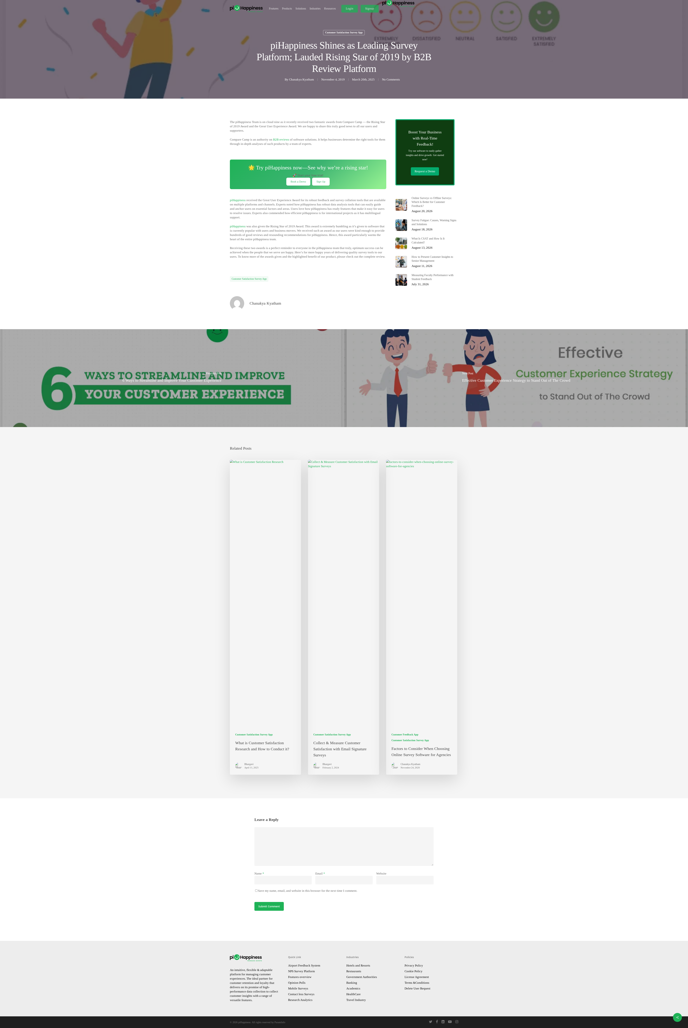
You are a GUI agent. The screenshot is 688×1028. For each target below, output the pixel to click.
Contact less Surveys (301, 994)
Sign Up (320, 181)
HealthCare (353, 994)
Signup (369, 8)
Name (259, 873)
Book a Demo (298, 181)
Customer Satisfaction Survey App (344, 32)
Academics (353, 988)
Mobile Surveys (298, 988)
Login (349, 8)
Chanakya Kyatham (301, 79)
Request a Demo (425, 171)
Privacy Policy (414, 965)
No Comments (391, 79)
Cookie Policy (413, 971)
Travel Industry (356, 1000)
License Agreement (417, 977)
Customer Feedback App (404, 734)
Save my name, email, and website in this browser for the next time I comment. (307, 890)
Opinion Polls (296, 982)
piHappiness (238, 200)
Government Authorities (361, 977)
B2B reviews (280, 139)
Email (320, 873)
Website (381, 873)
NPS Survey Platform (301, 971)
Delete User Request (417, 988)
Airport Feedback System (304, 965)
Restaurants (353, 971)
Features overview (299, 977)
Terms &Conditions (417, 982)
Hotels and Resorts (358, 965)
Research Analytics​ (300, 1000)
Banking (351, 982)
